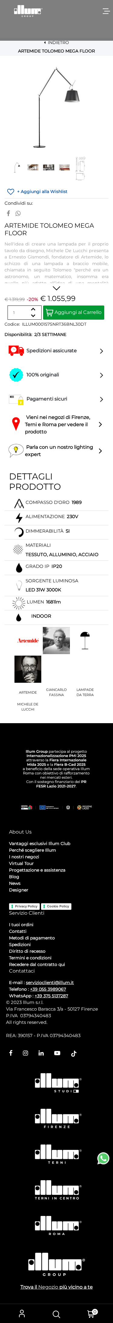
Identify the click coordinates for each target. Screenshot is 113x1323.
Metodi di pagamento (32, 938)
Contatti (18, 931)
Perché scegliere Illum (32, 850)
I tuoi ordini (21, 924)
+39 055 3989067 (48, 989)
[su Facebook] (8, 213)
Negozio (48, 1287)
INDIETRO (58, 42)
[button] (56, 107)
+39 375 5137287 (51, 996)
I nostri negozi (24, 856)
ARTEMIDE (28, 692)
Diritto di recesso (27, 951)
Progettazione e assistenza (37, 870)
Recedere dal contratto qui (37, 964)
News (14, 883)
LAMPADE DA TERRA (85, 692)
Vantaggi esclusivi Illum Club (39, 843)
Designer (18, 890)
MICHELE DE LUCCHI (27, 706)
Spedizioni (20, 944)
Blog (14, 876)
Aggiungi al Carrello (77, 312)
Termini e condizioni (30, 958)
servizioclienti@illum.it (50, 982)
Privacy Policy (26, 906)
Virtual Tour (21, 863)
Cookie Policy (58, 906)
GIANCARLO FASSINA (56, 692)
